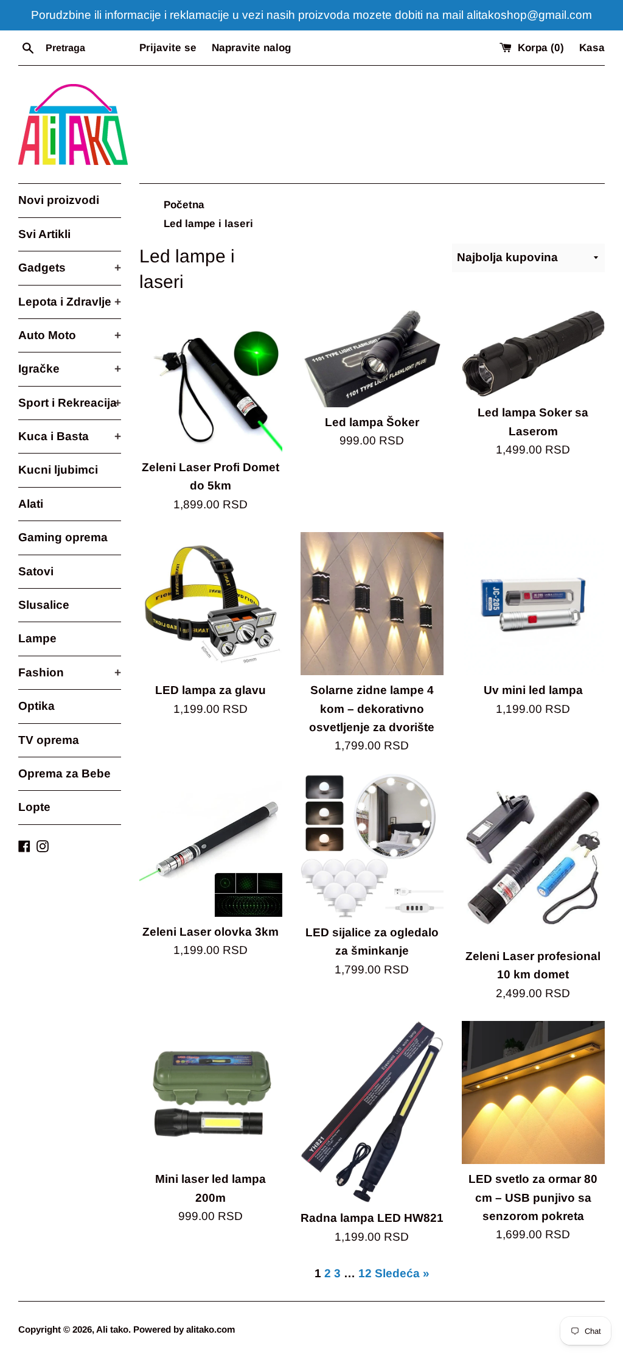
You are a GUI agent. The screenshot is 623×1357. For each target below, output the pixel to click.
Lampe (37, 638)
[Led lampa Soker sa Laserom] (533, 353)
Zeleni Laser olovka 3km (210, 931)
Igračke (69, 368)
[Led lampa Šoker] (372, 358)
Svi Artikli (44, 234)
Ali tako (112, 1329)
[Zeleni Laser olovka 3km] (210, 845)
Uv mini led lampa (533, 690)
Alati (30, 503)
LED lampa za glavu (210, 690)
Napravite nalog (251, 48)
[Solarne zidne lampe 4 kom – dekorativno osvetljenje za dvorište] (372, 603)
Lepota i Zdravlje (69, 301)
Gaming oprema (63, 537)
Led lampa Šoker (372, 422)
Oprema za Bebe (64, 773)
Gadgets (69, 267)
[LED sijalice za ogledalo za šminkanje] (372, 845)
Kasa (592, 48)
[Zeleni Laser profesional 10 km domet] (533, 857)
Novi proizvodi (58, 200)
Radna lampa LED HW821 (372, 1217)
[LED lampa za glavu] (210, 603)
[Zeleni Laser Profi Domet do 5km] (210, 380)
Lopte (34, 807)
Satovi (36, 571)
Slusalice (43, 604)
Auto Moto (69, 335)
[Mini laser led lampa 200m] (210, 1092)
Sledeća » (402, 1273)
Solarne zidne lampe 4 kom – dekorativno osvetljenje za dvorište (371, 709)
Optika (36, 706)
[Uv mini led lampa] (533, 603)
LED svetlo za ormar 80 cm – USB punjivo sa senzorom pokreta (532, 1197)
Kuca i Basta (69, 436)
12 (365, 1273)
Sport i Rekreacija (69, 402)
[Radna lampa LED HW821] (372, 1112)
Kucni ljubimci (58, 469)
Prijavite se (168, 48)
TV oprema (48, 740)
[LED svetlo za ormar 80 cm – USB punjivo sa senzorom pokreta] (533, 1092)
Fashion (69, 672)
